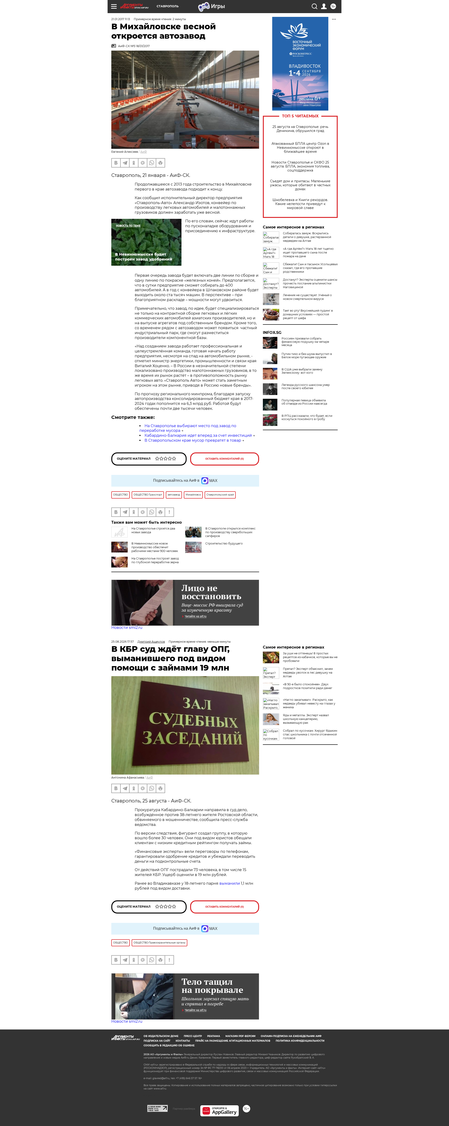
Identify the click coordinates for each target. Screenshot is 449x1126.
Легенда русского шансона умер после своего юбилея (306, 386)
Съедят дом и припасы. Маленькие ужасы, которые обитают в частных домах (300, 185)
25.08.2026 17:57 (122, 641)
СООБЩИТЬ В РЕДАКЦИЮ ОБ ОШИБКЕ (169, 1045)
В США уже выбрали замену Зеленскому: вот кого (302, 371)
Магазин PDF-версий (240, 1036)
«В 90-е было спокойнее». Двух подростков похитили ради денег (307, 686)
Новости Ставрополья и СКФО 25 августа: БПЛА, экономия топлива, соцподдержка (300, 166)
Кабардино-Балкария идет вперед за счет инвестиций (198, 435)
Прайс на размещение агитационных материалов (232, 1040)
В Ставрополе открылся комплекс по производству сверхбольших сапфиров (230, 532)
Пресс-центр (193, 1036)
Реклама (213, 1036)
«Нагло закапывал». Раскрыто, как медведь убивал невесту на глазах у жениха (309, 703)
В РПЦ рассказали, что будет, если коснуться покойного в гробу (307, 417)
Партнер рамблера (184, 1108)
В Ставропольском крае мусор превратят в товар (193, 440)
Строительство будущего (224, 543)
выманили (229, 883)
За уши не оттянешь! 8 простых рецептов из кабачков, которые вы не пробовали (310, 657)
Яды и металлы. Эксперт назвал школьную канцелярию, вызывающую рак (306, 718)
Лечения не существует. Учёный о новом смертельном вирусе (307, 297)
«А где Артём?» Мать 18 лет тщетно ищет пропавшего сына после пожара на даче (308, 252)
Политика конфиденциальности (300, 1040)
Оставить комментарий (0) (224, 458)
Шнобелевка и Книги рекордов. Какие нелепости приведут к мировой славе (300, 204)
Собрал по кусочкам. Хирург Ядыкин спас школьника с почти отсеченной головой (310, 734)
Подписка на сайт (157, 1040)
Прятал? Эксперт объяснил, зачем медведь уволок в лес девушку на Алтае (308, 672)
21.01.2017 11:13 (120, 19)
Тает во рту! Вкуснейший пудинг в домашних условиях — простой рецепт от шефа (308, 314)
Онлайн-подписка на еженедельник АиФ (291, 1036)
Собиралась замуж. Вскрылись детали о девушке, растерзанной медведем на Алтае (307, 236)
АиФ (143, 151)
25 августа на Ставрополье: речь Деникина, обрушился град (300, 129)
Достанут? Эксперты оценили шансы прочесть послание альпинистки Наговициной (310, 283)
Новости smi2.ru (126, 627)
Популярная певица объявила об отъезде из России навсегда (304, 402)
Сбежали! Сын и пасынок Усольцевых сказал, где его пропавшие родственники (310, 267)
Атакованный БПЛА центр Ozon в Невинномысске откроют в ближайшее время (300, 148)
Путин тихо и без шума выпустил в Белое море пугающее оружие (307, 355)
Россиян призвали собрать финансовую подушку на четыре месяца (305, 342)
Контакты (183, 1040)
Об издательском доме (161, 1036)
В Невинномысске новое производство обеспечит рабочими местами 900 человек (154, 547)
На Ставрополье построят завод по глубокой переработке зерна (155, 560)
